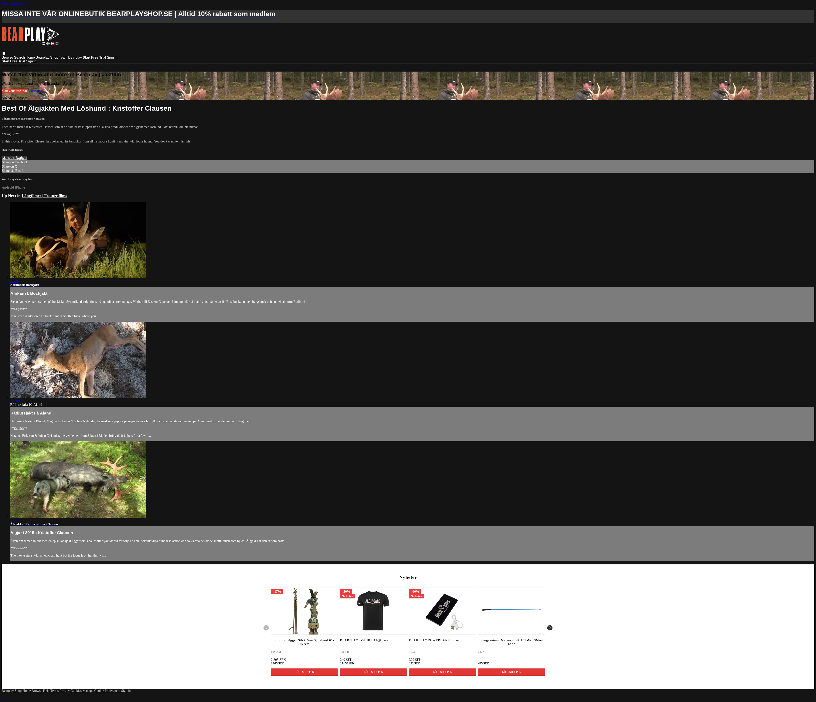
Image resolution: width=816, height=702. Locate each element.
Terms (55, 690)
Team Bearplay (70, 57)
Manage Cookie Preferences (101, 690)
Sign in (112, 57)
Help (46, 690)
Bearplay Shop (47, 57)
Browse (8, 57)
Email (23, 158)
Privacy (65, 690)
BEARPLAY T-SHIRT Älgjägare (364, 640)
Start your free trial (15, 91)
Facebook (9, 158)
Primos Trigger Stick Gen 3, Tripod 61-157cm (304, 642)
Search (20, 57)
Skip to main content (15, 3)
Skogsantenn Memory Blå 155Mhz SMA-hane (511, 642)
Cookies (76, 690)
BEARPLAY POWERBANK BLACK (436, 640)
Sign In (31, 61)
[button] (4, 53)
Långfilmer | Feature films (18, 118)
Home (30, 57)
